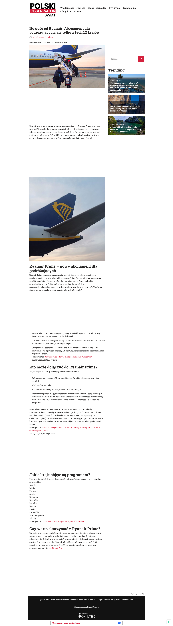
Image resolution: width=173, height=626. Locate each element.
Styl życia (114, 7)
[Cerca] (141, 59)
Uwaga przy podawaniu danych (66, 623)
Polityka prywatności (136, 594)
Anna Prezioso (38, 37)
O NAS (77, 11)
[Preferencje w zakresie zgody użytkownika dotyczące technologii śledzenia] (169, 622)
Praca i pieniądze (97, 7)
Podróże (80, 7)
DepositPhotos (92, 607)
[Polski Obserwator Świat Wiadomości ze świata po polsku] (42, 9)
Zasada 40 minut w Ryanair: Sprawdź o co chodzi (64, 521)
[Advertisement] (67, 107)
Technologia (129, 7)
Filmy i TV (66, 11)
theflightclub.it (55, 548)
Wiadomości (67, 7)
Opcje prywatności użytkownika (99, 623)
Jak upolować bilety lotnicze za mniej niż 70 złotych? (68, 356)
